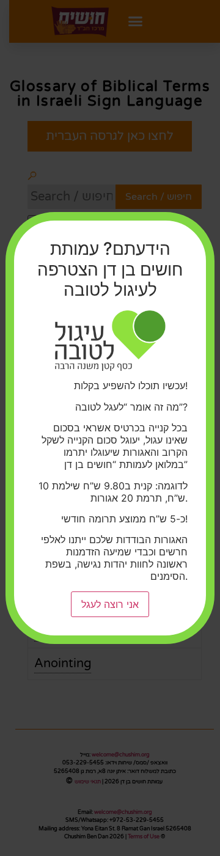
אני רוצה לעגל (110, 604)
